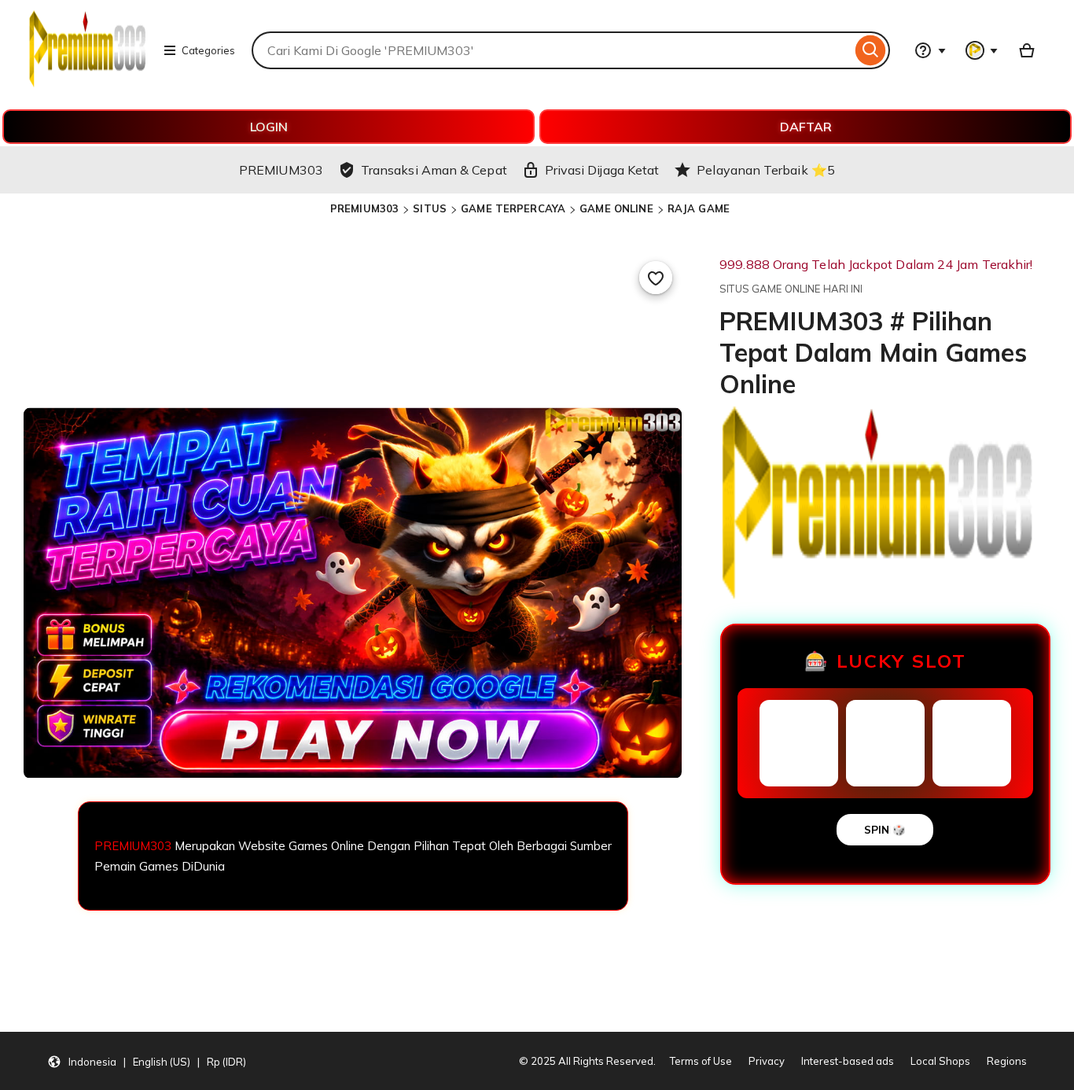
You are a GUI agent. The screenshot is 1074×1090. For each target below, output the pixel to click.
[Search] (870, 50)
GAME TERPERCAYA (513, 208)
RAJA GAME (699, 208)
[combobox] (551, 50)
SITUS (430, 208)
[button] (146, 1061)
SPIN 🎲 (885, 829)
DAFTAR (806, 126)
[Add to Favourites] (655, 277)
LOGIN (269, 126)
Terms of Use (701, 1061)
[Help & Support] (930, 50)
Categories (208, 50)
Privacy (766, 1061)
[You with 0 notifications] (982, 50)
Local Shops (940, 1061)
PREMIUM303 (364, 208)
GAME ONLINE (616, 208)
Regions (1007, 1061)
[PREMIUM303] (87, 83)
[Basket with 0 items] (1027, 50)
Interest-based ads (847, 1061)
